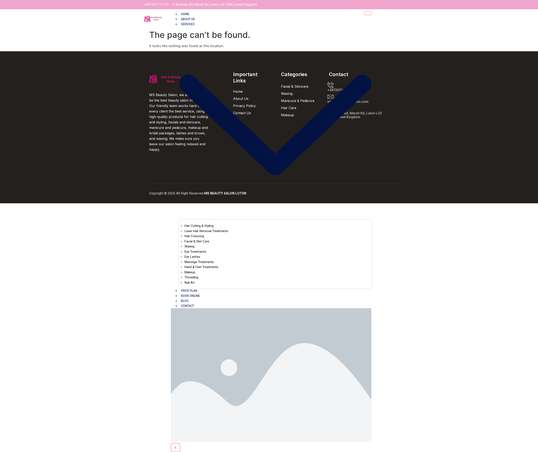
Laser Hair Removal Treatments (206, 231)
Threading (191, 277)
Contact (187, 306)
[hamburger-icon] (367, 13)
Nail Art (190, 282)
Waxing (189, 246)
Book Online (190, 295)
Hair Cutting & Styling (199, 226)
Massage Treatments (199, 262)
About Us (188, 19)
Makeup (190, 272)
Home (185, 14)
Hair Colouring (194, 236)
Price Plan (189, 290)
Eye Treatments (195, 252)
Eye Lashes (192, 257)
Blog (185, 301)
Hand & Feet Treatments (201, 267)
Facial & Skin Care (197, 241)
